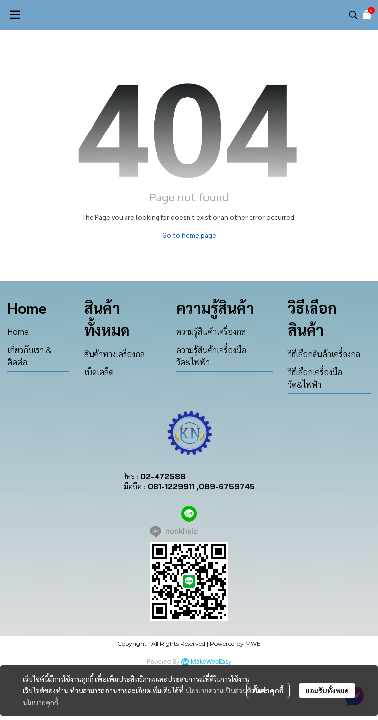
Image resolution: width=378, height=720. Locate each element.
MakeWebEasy (211, 662)
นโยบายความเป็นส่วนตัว (219, 690)
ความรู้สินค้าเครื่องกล (211, 331)
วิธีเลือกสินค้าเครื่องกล (324, 353)
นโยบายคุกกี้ (40, 702)
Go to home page (189, 234)
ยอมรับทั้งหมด (327, 690)
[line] (189, 514)
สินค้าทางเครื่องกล (114, 353)
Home (18, 331)
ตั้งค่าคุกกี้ (268, 690)
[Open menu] (15, 15)
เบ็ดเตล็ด (99, 371)
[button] (353, 15)
